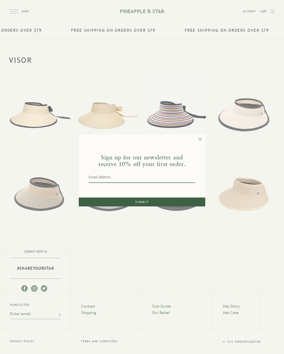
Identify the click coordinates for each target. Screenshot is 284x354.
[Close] (142, 138)
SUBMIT (142, 202)
